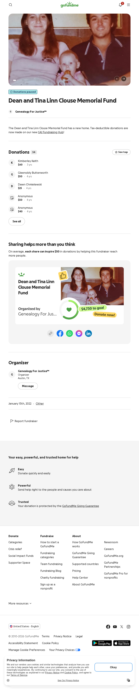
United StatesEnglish (26, 626)
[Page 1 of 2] (14, 80)
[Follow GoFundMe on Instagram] (128, 626)
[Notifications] (120, 4)
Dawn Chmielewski (30, 184)
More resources (18, 603)
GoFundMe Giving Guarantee (80, 505)
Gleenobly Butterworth (33, 172)
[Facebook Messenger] (79, 333)
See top (123, 152)
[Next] (123, 78)
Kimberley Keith (28, 160)
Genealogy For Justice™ (33, 371)
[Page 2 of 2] (17, 80)
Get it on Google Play (102, 643)
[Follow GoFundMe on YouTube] (115, 626)
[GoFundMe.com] (69, 5)
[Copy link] (50, 333)
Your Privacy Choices (62, 649)
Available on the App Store (122, 643)
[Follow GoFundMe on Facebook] (108, 626)
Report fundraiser (26, 421)
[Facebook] (60, 333)
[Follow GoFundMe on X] (121, 626)
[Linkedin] (88, 333)
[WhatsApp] (69, 333)
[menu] (128, 4)
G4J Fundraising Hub (50, 132)
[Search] (10, 4)
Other (40, 403)
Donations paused (24, 92)
